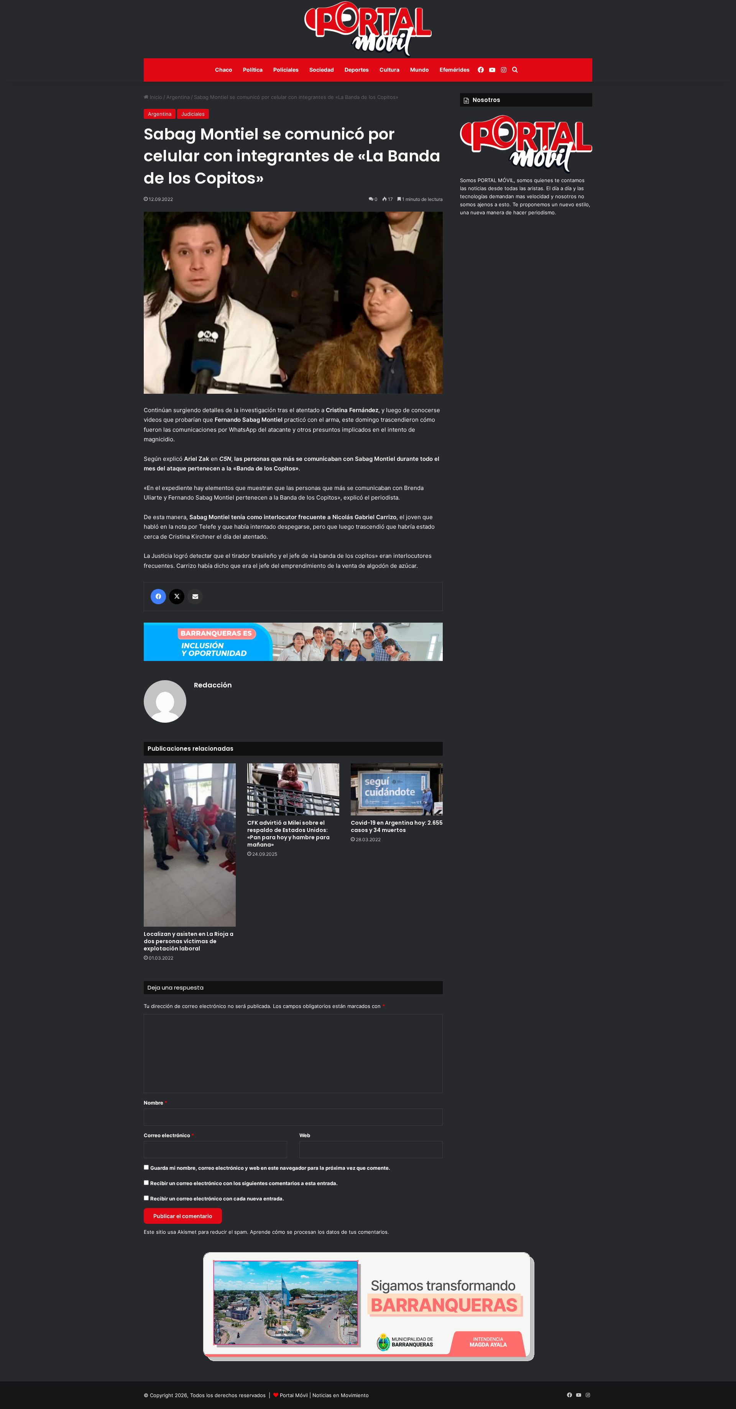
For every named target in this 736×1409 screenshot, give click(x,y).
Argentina (178, 97)
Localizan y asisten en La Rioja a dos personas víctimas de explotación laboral (188, 941)
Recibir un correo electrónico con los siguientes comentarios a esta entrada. (244, 1183)
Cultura (389, 69)
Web (304, 1135)
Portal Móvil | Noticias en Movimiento (324, 1395)
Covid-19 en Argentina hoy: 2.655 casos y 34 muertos (397, 826)
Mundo (419, 69)
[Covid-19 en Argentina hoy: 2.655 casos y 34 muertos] (397, 789)
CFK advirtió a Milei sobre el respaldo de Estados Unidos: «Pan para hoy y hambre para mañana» (288, 833)
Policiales (286, 69)
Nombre (155, 1103)
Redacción (213, 685)
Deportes (357, 69)
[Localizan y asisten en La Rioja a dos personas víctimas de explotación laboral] (190, 845)
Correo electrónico (169, 1135)
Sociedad (321, 69)
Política (253, 69)
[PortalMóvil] (526, 172)
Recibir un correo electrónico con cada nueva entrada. (217, 1198)
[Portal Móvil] (367, 29)
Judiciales (193, 114)
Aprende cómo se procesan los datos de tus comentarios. (319, 1232)
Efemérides (455, 69)
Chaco (223, 69)
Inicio (155, 97)
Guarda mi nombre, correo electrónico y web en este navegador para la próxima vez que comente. (270, 1168)
